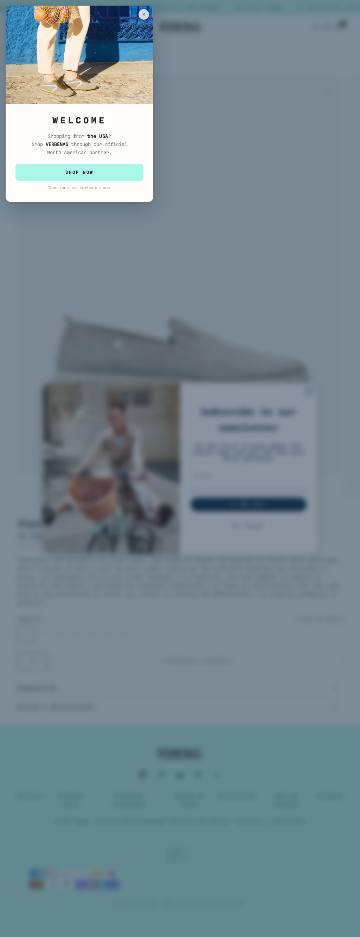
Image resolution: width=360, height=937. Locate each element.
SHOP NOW (79, 172)
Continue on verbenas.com (79, 188)
